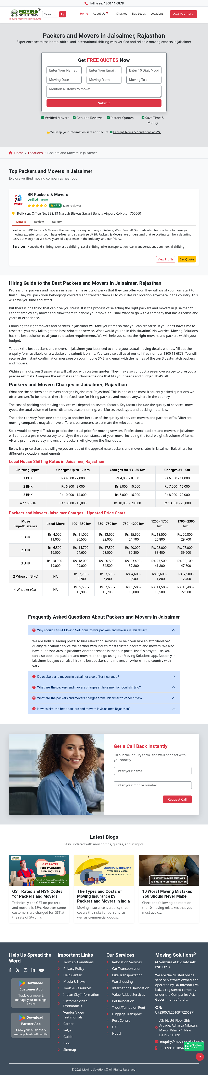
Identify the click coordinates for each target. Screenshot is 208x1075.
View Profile (165, 259)
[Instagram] (25, 970)
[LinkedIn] (33, 970)
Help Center (72, 975)
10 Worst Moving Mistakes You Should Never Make (167, 894)
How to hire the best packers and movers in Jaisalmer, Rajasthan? (83, 709)
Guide (68, 1036)
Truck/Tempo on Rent (128, 1007)
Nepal (116, 1033)
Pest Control (121, 1020)
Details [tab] (21, 222)
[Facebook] (10, 970)
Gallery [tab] (57, 222)
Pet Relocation (123, 1001)
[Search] (62, 14)
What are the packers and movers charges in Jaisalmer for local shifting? (89, 687)
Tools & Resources (77, 988)
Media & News (74, 981)
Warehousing (122, 981)
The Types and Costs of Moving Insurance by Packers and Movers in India (103, 896)
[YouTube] (41, 970)
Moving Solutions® (95, 1069)
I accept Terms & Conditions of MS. (137, 132)
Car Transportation (126, 968)
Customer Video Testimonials (75, 1003)
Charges (121, 13)
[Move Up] (200, 1057)
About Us (99, 13)
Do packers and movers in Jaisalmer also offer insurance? (78, 677)
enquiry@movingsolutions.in (182, 1041)
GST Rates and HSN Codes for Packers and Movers (37, 894)
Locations (157, 13)
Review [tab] (39, 222)
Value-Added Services (128, 994)
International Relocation (130, 988)
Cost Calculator (183, 14)
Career (68, 1023)
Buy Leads (139, 13)
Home (84, 13)
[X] (18, 970)
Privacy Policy (73, 968)
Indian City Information (81, 994)
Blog (66, 1043)
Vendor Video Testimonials (73, 1014)
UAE (115, 1027)
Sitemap (69, 1049)
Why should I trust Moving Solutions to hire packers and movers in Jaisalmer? (92, 630)
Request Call (177, 799)
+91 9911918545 (173, 1048)
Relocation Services (127, 962)
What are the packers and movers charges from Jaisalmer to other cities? (89, 698)
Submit (104, 103)
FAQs (67, 1030)
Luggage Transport (127, 1014)
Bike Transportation (127, 975)
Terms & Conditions (78, 962)
